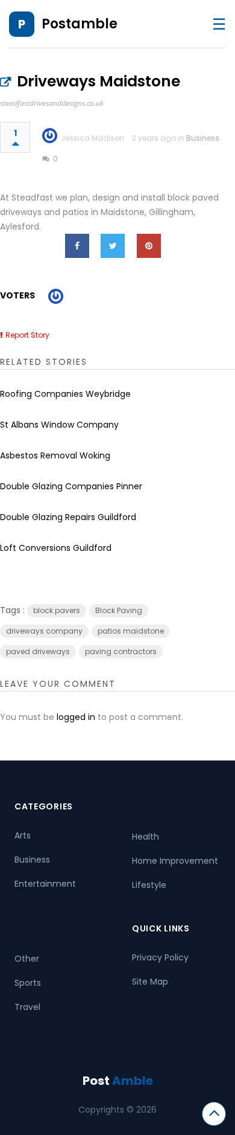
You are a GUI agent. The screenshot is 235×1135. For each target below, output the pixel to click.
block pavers (56, 610)
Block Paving (118, 610)
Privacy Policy (160, 957)
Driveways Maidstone (98, 81)
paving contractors (121, 651)
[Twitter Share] (113, 246)
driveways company (44, 631)
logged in (76, 717)
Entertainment (45, 884)
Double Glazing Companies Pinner (71, 486)
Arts (22, 835)
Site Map (150, 982)
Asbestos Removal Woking (55, 455)
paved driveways (38, 651)
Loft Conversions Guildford (55, 548)
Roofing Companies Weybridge (65, 394)
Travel (27, 1007)
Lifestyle (149, 885)
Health (145, 837)
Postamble (80, 23)
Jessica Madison (92, 138)
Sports (27, 983)
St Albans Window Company (59, 425)
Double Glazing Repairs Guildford (68, 517)
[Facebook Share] (77, 246)
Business (202, 138)
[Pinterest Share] (149, 246)
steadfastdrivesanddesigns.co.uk (52, 103)
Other (26, 959)
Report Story (27, 335)
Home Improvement (175, 861)
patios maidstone (131, 631)
